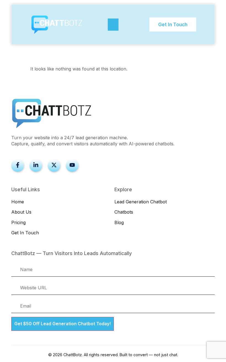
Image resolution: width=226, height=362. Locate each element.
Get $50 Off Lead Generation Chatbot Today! (62, 323)
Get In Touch (25, 232)
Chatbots (123, 212)
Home (17, 201)
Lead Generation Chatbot (140, 201)
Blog (119, 222)
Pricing (18, 222)
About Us (21, 212)
